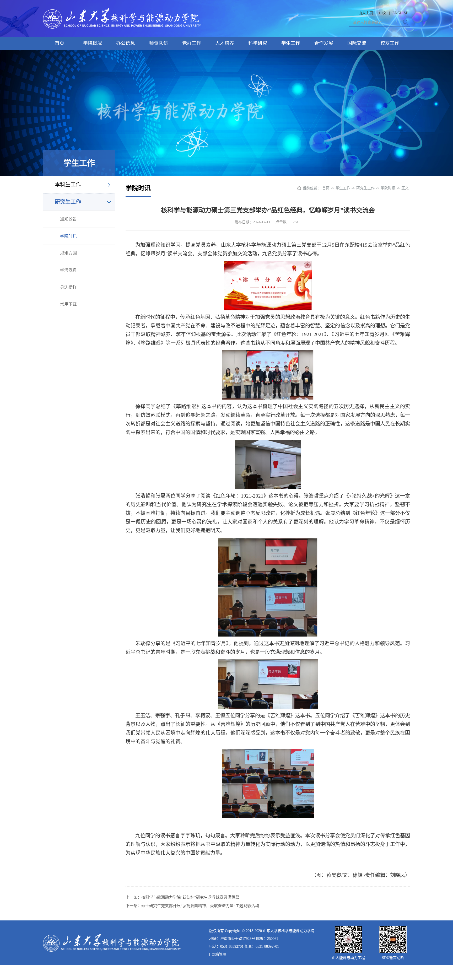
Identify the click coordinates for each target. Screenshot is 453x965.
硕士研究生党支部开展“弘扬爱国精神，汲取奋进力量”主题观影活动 (200, 906)
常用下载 (68, 304)
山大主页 (365, 13)
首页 (59, 43)
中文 (382, 13)
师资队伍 (158, 43)
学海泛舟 (68, 270)
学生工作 (290, 43)
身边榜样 (68, 287)
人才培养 (224, 43)
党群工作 (191, 43)
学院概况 (92, 43)
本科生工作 (68, 184)
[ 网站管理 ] (219, 954)
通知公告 (68, 219)
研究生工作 (68, 202)
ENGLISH (400, 13)
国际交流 (356, 43)
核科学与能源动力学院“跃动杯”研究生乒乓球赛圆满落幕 (190, 897)
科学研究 (257, 43)
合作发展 (323, 43)
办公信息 (125, 43)
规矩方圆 (68, 253)
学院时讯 (68, 236)
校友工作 (389, 43)
